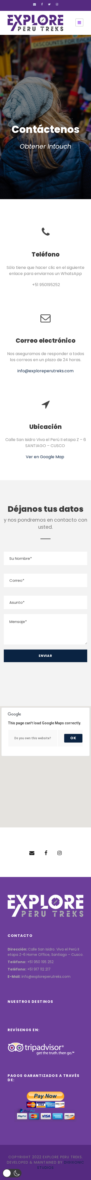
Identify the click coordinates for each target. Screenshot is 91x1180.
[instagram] (57, 4)
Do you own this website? (32, 738)
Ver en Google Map (45, 457)
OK (73, 738)
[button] (12, 1173)
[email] (34, 4)
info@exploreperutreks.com (45, 371)
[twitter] (49, 4)
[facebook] (42, 4)
